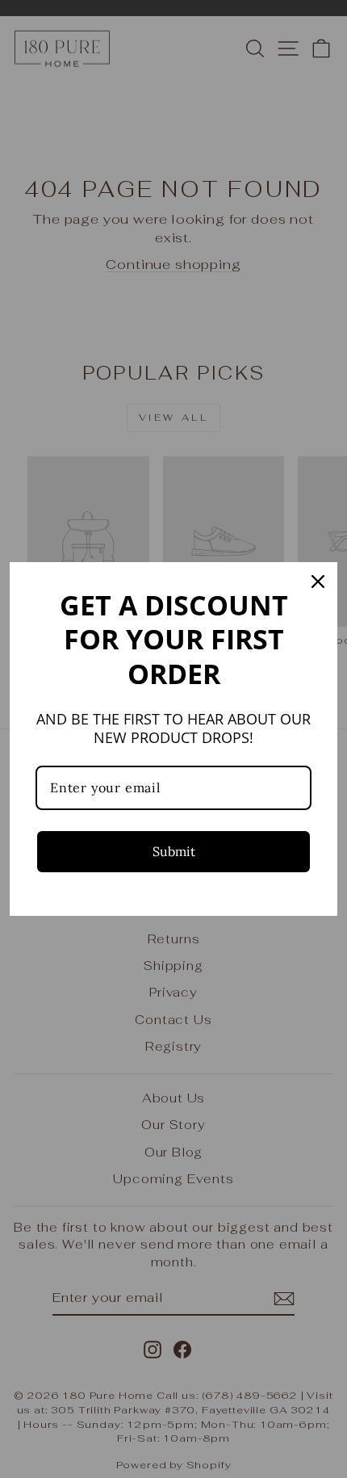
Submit (174, 851)
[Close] (318, 581)
